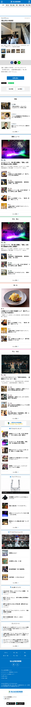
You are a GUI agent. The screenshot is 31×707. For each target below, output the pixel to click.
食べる (7, 5)
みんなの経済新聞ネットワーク (15, 692)
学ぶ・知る (28, 5)
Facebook (13, 664)
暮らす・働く (22, 5)
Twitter (17, 664)
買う (17, 5)
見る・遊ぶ (12, 5)
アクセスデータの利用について (8, 674)
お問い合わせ (4, 676)
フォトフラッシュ (5, 18)
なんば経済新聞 (15, 2)
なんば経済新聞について (7, 670)
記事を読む (15, 78)
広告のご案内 (4, 678)
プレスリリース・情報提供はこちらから (10, 672)
